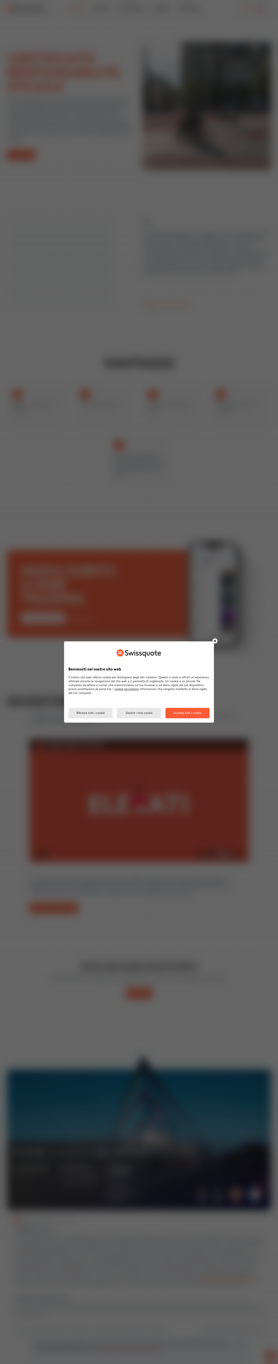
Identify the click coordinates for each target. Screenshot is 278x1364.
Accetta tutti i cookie (187, 713)
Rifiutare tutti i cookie (90, 713)
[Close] (215, 641)
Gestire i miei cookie (139, 713)
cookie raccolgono (126, 689)
